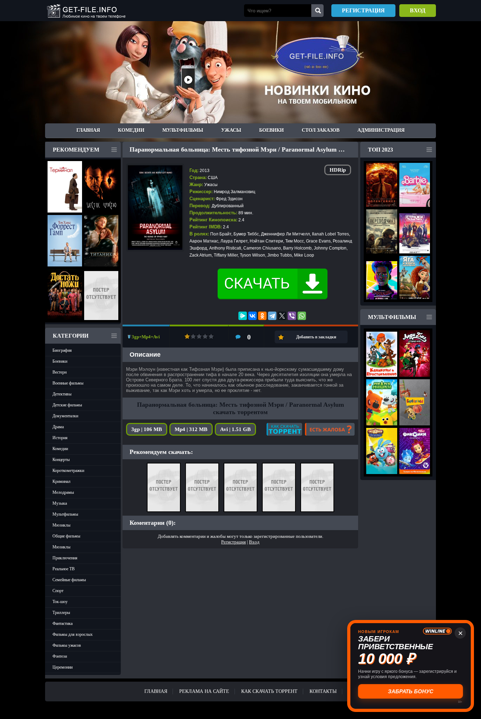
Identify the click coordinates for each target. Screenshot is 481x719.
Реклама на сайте (204, 691)
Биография (62, 350)
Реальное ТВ (63, 569)
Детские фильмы (67, 405)
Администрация (381, 130)
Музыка (59, 503)
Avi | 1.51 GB (235, 429)
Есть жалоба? (330, 429)
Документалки (65, 416)
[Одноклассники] (262, 316)
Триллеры (61, 612)
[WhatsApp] (302, 316)
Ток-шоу (60, 602)
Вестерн (59, 372)
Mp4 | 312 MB (191, 429)
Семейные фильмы (69, 580)
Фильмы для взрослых (72, 634)
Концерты (61, 459)
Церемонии (62, 667)
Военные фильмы (67, 383)
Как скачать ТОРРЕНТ (269, 691)
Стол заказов (320, 130)
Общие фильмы (66, 536)
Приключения (64, 558)
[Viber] (292, 316)
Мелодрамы (63, 492)
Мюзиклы (61, 525)
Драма (58, 427)
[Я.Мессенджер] (242, 316)
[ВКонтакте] (252, 316)
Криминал (61, 481)
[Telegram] (272, 316)
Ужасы (231, 130)
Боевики (271, 130)
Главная (88, 130)
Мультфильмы (182, 130)
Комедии (131, 130)
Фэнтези (59, 656)
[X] (282, 316)
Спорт (57, 591)
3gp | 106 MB (146, 429)
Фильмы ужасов (66, 645)
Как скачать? (284, 429)
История (60, 438)
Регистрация (363, 10)
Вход (417, 10)
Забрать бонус (410, 691)
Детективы (61, 394)
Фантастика (62, 623)
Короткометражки (68, 470)
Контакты (323, 691)
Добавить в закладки (316, 336)
